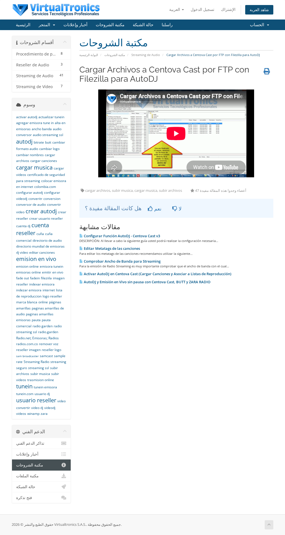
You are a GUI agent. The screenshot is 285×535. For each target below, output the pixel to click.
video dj (37, 407)
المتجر (45, 24)
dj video (22, 252)
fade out (22, 278)
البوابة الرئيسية (88, 55)
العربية (175, 9)
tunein (24, 386)
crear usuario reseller (46, 218)
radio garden (43, 326)
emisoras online (28, 272)
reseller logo (51, 349)
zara (44, 413)
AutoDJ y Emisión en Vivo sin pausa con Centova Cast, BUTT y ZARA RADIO (146, 281)
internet (49, 290)
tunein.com (24, 393)
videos (21, 413)
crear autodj (41, 211)
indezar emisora (28, 290)
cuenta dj (23, 226)
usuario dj (42, 393)
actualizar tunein (51, 117)
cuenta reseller (32, 229)
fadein (35, 278)
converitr (35, 198)
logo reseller (52, 296)
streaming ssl (38, 367)
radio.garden (48, 332)
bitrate (39, 142)
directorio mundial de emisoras (40, 246)
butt (48, 142)
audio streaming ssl (48, 134)
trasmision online (40, 379)
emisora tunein (51, 266)
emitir (46, 272)
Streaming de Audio (145, 55)
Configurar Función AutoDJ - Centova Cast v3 (121, 235)
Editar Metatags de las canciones (111, 248)
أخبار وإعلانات (75, 24)
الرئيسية (23, 24)
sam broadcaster (27, 356)
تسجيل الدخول (202, 9)
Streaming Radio (36, 361)
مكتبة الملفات (27, 475)
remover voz (48, 344)
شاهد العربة (259, 9)
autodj (24, 141)
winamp (33, 413)
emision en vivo (36, 259)
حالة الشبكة (143, 24)
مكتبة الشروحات (110, 24)
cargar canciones (43, 160)
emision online (27, 266)
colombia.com (45, 186)
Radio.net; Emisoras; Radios (37, 338)
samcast (46, 356)
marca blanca (26, 302)
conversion (51, 198)
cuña (40, 233)
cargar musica (34, 167)
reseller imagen (28, 349)
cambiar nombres (30, 154)
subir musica (40, 373)
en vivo (57, 272)
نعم (157, 208)
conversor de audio (31, 204)
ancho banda (42, 129)
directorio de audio (47, 240)
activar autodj (26, 117)
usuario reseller (36, 400)
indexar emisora (42, 284)
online (43, 302)
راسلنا (167, 24)
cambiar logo (49, 148)
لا (179, 208)
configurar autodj (29, 192)
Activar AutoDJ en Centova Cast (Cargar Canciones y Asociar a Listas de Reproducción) (157, 273)
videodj (49, 407)
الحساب (258, 24)
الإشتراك (228, 9)
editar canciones (42, 252)
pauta (36, 320)
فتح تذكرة (24, 497)
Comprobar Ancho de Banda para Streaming (122, 261)
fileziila (46, 278)
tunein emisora (45, 387)
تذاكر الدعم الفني (30, 443)
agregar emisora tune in (35, 122)
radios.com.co (27, 344)
